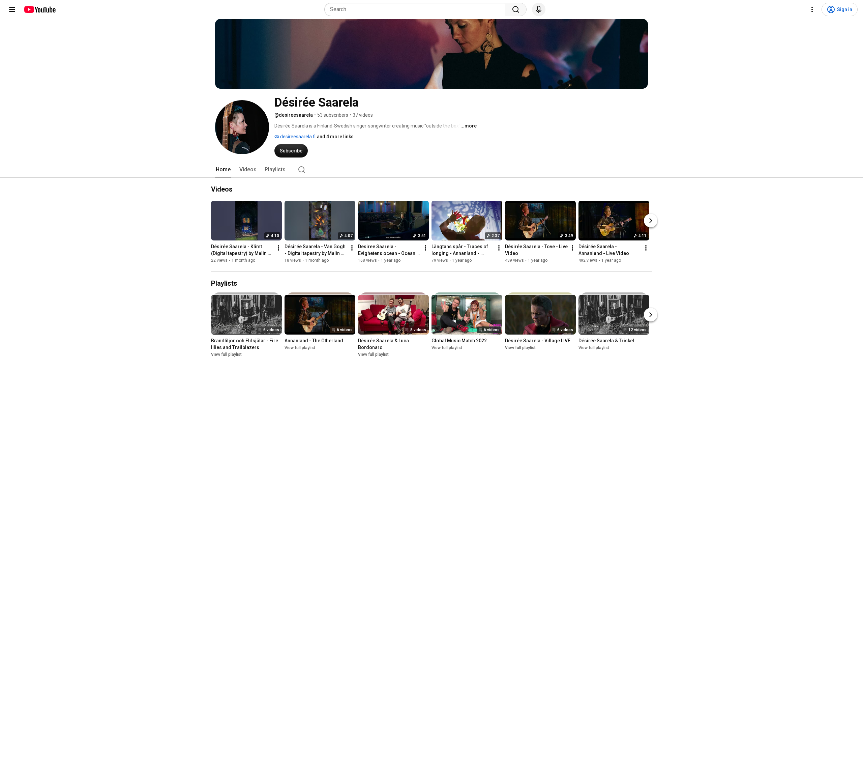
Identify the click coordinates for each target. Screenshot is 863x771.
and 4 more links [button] (335, 136)
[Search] (516, 9)
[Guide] (12, 9)
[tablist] (431, 170)
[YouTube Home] (39, 9)
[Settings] (812, 9)
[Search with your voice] (538, 9)
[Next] (650, 220)
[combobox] (417, 9)
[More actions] (278, 248)
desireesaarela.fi (297, 136)
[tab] (223, 170)
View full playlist (226, 354)
